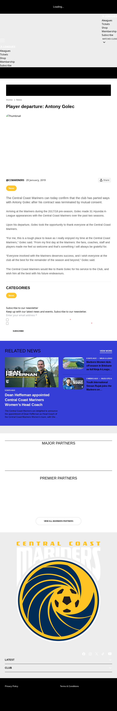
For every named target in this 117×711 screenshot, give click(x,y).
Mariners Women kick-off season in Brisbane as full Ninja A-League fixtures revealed (99, 366)
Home (9, 99)
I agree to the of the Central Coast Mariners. (40, 319)
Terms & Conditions (69, 686)
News (19, 99)
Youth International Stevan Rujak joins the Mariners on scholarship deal (99, 386)
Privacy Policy (31, 319)
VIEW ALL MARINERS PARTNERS (58, 521)
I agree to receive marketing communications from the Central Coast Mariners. (51, 323)
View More (106, 351)
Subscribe (18, 331)
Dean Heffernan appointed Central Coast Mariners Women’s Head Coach (27, 400)
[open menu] (2, 40)
